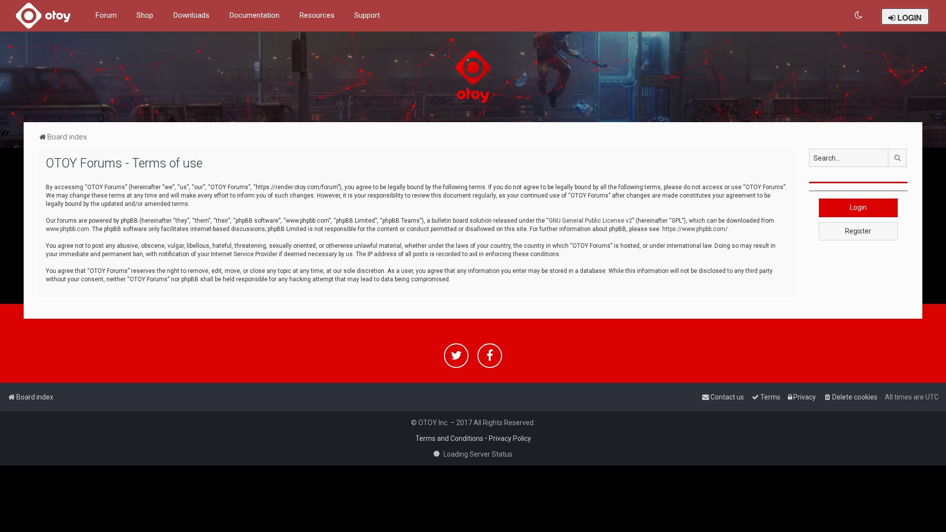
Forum (106, 15)
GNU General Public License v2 (590, 220)
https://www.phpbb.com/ (695, 229)
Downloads (191, 15)
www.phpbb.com (67, 229)
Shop (144, 15)
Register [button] (858, 231)
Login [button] (858, 207)
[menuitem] (859, 15)
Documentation (254, 15)
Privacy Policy (510, 438)
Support (367, 15)
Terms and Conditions (449, 438)
